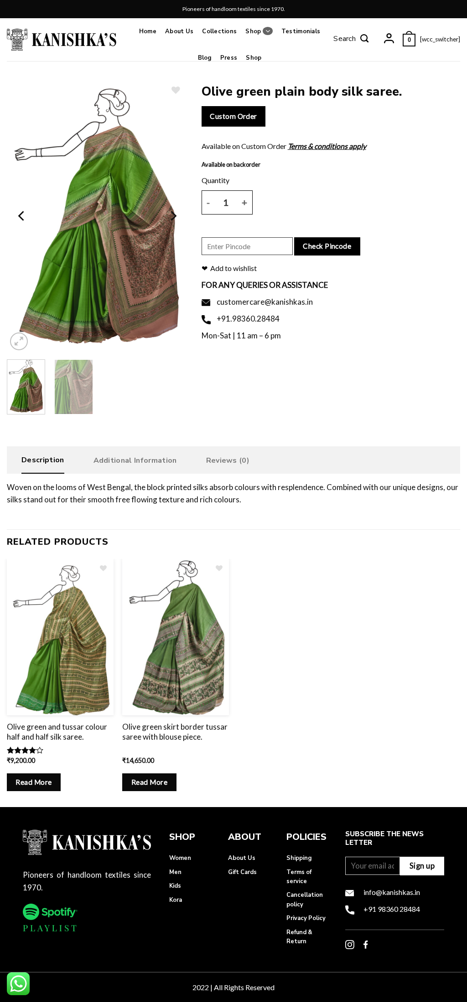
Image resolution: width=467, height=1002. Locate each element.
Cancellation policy (304, 899)
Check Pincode (327, 246)
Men (175, 872)
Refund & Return (299, 937)
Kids (175, 886)
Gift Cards (242, 872)
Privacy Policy (306, 918)
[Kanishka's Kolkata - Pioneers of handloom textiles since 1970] (61, 39)
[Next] (173, 216)
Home (147, 31)
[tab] (43, 462)
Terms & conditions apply (327, 146)
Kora (175, 900)
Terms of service (298, 876)
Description (42, 460)
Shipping (298, 858)
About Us (179, 31)
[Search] (351, 39)
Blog (205, 58)
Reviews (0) (228, 460)
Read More (34, 782)
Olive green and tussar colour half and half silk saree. (57, 731)
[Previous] (22, 216)
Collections (219, 31)
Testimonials (300, 31)
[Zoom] (19, 341)
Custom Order (233, 116)
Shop (253, 31)
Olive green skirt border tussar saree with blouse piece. (175, 731)
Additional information (135, 460)
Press (228, 58)
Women (180, 858)
